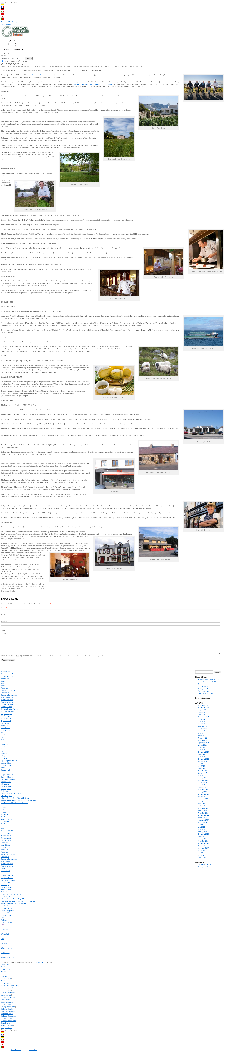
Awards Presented (7, 700)
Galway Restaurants (8, 1007)
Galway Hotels (6, 1004)
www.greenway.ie (166, 82)
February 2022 (203, 740)
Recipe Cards (5, 770)
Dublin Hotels (6, 990)
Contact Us (5, 693)
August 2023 (202, 729)
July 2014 (201, 825)
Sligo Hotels (5, 1023)
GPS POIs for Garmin (8, 779)
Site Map (4, 971)
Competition (5, 730)
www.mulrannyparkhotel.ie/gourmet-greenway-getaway (93, 84)
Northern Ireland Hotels (9, 981)
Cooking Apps (6, 896)
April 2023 (201, 733)
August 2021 (202, 745)
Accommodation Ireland (9, 986)
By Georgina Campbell (9, 761)
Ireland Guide (6, 929)
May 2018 (201, 768)
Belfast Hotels (6, 995)
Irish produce (67, 66)
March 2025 (202, 712)
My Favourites (6, 716)
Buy (2, 739)
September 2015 (203, 799)
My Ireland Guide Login (9, 22)
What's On (4, 814)
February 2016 (203, 789)
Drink (3, 735)
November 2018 (203, 759)
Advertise (4, 976)
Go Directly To (6, 821)
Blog (3, 756)
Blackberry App (6, 786)
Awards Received (7, 702)
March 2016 (202, 787)
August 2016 (202, 782)
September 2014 (203, 820)
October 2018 (202, 761)
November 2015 (203, 794)
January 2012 (202, 857)
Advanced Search (7, 674)
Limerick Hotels (6, 1018)
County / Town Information (10, 749)
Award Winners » (7, 697)
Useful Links (5, 751)
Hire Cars (4, 725)
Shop (3, 768)
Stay (2, 737)
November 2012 (203, 843)
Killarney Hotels (7, 1009)
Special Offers (6, 723)
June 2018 (201, 766)
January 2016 (202, 792)
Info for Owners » (7, 704)
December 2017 (203, 771)
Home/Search (5, 672)
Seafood (86, 66)
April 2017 (201, 775)
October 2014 (202, 818)
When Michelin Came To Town (209, 679)
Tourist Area (5, 679)
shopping (93, 66)
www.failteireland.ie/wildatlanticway (41, 75)
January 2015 (202, 811)
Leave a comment (17, 66)
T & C (3, 967)
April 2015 (201, 806)
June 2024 (201, 719)
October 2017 (202, 773)
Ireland (3, 747)
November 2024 (203, 717)
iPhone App (5, 784)
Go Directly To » (7, 676)
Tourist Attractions (7, 817)
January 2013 (202, 839)
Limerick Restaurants (8, 1021)
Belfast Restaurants (8, 997)
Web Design (39, 962)
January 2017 (202, 778)
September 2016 (203, 780)
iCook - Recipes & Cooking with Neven (15, 798)
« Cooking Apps (6, 796)
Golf (2, 810)
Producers (4, 744)
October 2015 (202, 796)
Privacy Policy (6, 969)
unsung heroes (115, 66)
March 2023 (202, 736)
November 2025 (203, 707)
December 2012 (203, 841)
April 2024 (201, 722)
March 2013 (202, 836)
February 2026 (203, 705)
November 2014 (203, 815)
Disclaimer (5, 964)
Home (3, 925)
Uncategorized (203, 867)
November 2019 (203, 752)
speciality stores (103, 66)
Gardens (4, 807)
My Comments (6, 721)
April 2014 (201, 829)
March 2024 (202, 724)
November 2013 (203, 834)
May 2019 (201, 754)
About (3, 686)
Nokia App (5, 791)
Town (3, 683)
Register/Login (6, 714)
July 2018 (201, 764)
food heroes (46, 66)
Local (75, 66)
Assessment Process (8, 690)
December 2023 (203, 726)
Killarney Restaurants (8, 1011)
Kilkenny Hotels (7, 1014)
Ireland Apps (5, 882)
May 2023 (201, 731)
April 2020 (201, 750)
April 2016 (201, 785)
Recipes (4, 758)
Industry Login (6, 24)
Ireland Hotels (6, 978)
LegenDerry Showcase (205, 693)
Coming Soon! (203, 686)
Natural (80, 66)
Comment (4, 633)
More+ (3, 805)
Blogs (3, 918)
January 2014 (202, 832)
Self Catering (5, 812)
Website (4, 621)
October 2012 (202, 846)
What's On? (5, 934)
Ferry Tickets (5, 728)
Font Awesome (16, 1050)
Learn (3, 742)
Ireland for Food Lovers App (11, 793)
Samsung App (6, 789)
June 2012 (201, 855)
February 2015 (203, 808)
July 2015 (201, 801)
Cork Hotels (5, 1000)
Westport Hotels (6, 1028)
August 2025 (202, 710)
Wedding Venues (7, 819)
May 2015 (201, 804)
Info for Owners (6, 707)
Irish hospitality (56, 66)
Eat (2, 732)
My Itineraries (6, 718)
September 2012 (203, 848)
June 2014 (201, 827)
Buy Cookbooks (7, 777)
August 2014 (202, 822)
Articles (4, 754)
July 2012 (201, 853)
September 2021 (203, 743)
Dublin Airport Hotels (8, 988)
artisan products (35, 66)
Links (3, 974)
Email (3, 615)
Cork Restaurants (7, 1002)
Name (3, 608)
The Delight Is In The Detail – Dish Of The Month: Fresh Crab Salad (35, 586)
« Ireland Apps (6, 782)
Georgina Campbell (135, 66)
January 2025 (202, 714)
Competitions (6, 765)
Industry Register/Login (9, 709)
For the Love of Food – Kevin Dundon (14, 803)
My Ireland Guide (7, 711)
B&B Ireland (5, 983)
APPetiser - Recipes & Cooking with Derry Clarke (18, 800)
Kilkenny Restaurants (8, 1016)
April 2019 (201, 757)
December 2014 (203, 813)
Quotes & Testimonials (9, 695)
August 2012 (202, 850)
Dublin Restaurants (8, 993)
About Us (4, 688)
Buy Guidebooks (7, 775)
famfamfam (33, 1050)
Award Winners (6, 861)
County (3, 681)
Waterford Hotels (7, 1025)
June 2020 (201, 747)
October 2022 (202, 738)
